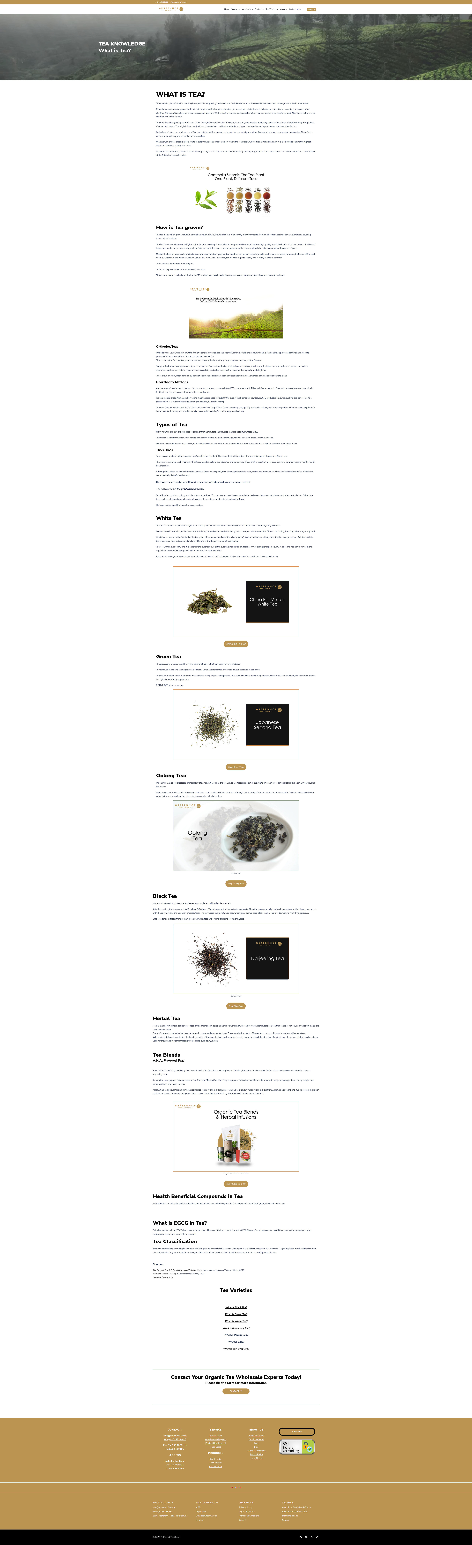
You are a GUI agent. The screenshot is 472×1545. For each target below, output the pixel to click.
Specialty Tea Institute (163, 1277)
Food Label (216, 1447)
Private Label (216, 1435)
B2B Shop (311, 9)
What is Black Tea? (236, 1307)
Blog (256, 1447)
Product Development (215, 1443)
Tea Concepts (215, 1462)
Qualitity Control (256, 1439)
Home (226, 9)
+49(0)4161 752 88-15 (175, 1439)
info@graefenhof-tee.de (178, 2)
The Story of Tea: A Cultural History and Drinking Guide (177, 1270)
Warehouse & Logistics (215, 1439)
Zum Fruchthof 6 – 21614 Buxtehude (170, 1515)
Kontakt (199, 1520)
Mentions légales (290, 1515)
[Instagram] (306, 1537)
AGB (198, 1507)
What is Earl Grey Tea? (236, 1348)
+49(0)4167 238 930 (162, 1511)
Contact (292, 9)
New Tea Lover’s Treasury (164, 1273)
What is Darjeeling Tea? (236, 1328)
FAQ (256, 1443)
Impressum (201, 1511)
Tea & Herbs (215, 1459)
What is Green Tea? (236, 1314)
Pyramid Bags (215, 1466)
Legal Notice (256, 1458)
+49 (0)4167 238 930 (161, 2)
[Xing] (317, 1537)
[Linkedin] (312, 1537)
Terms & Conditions (256, 1450)
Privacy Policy (256, 1454)
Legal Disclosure (247, 1511)
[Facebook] (301, 1537)
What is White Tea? (236, 1321)
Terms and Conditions (249, 1515)
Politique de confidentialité (294, 1511)
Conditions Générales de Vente (296, 1507)
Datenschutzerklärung (206, 1515)
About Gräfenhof (256, 1435)
